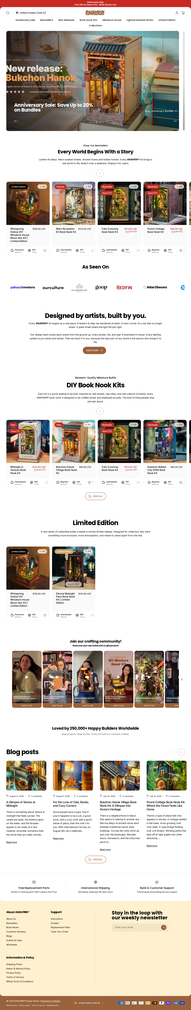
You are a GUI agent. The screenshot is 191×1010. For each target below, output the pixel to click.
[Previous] (16, 121)
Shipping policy (52, 1005)
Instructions (57, 919)
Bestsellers (12, 923)
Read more (11, 842)
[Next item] (182, 679)
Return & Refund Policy (18, 968)
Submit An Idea (14, 940)
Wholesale (11, 944)
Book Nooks (12, 927)
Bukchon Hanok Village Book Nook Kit (66, 469)
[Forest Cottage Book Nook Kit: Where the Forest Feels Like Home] (167, 776)
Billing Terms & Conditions (19, 981)
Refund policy (11, 1005)
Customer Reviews (16, 931)
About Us (11, 919)
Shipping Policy (14, 964)
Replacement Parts (60, 927)
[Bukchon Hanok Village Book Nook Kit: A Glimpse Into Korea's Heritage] (120, 776)
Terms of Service (15, 977)
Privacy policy (24, 1005)
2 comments (82, 796)
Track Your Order (59, 931)
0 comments (36, 796)
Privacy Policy (13, 972)
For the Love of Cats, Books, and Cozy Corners (71, 803)
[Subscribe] (163, 927)
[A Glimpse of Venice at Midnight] (26, 776)
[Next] (175, 121)
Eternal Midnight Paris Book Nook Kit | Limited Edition (65, 598)
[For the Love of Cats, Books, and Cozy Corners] (73, 776)
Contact (55, 923)
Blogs (9, 936)
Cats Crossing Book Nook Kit (110, 468)
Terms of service (38, 1005)
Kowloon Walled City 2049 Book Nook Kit (156, 469)
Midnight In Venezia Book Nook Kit (18, 469)
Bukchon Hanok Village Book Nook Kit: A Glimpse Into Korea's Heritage (118, 805)
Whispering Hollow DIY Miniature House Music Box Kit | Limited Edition (19, 234)
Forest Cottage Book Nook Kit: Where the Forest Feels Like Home (166, 805)
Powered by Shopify (50, 1001)
